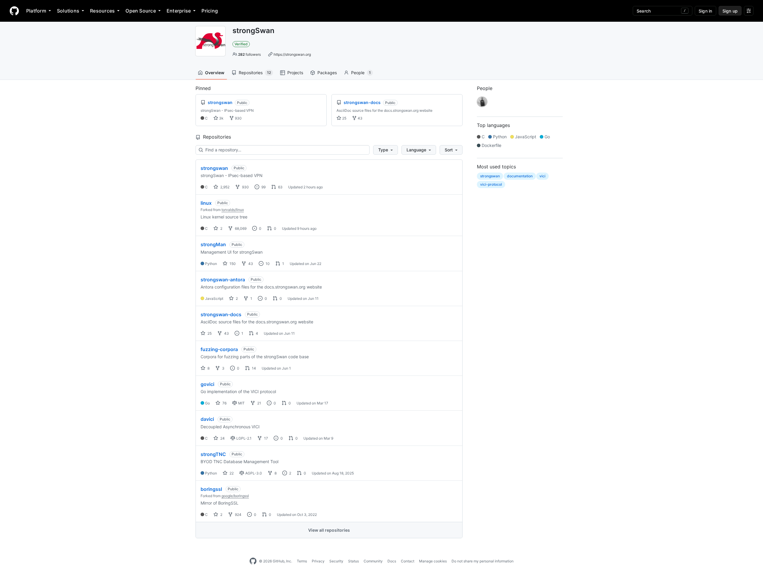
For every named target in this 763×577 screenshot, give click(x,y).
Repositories (255, 72)
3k (221, 118)
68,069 (240, 228)
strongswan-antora (223, 280)
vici (542, 176)
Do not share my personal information (483, 561)
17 (265, 438)
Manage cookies (433, 561)
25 (343, 118)
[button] (385, 150)
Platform (36, 11)
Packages (327, 72)
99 (263, 187)
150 (232, 263)
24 (222, 438)
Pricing (209, 11)
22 (231, 473)
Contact (407, 561)
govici (207, 384)
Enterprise (179, 11)
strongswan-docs (221, 314)
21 (258, 403)
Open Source (140, 11)
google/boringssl (235, 496)
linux (206, 203)
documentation (520, 176)
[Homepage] (14, 10)
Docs (391, 561)
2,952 (224, 187)
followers (249, 54)
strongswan (214, 168)
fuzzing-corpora (219, 349)
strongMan (213, 244)
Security (336, 561)
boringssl (211, 489)
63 (280, 187)
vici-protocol (491, 184)
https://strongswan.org (292, 54)
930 (238, 118)
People (361, 72)
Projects (295, 72)
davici (207, 419)
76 (224, 403)
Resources (102, 11)
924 (237, 514)
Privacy (318, 561)
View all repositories (329, 530)
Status (353, 561)
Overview (214, 72)
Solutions (68, 11)
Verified (241, 44)
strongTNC (213, 454)
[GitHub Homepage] (253, 561)
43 (359, 118)
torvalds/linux (232, 209)
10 (267, 263)
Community (373, 561)
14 (253, 368)
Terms (302, 561)
